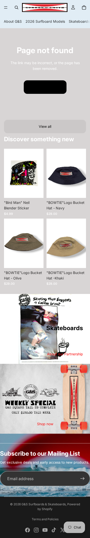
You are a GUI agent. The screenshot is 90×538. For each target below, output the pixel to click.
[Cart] (84, 7)
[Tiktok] (54, 530)
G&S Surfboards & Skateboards (44, 504)
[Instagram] (36, 530)
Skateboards (79, 21)
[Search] (16, 7)
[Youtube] (45, 530)
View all (45, 126)
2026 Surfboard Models (45, 21)
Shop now (45, 424)
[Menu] (6, 7)
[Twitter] (63, 530)
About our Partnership (65, 354)
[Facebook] (27, 530)
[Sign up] (82, 478)
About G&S (13, 21)
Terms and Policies (45, 519)
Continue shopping (45, 87)
